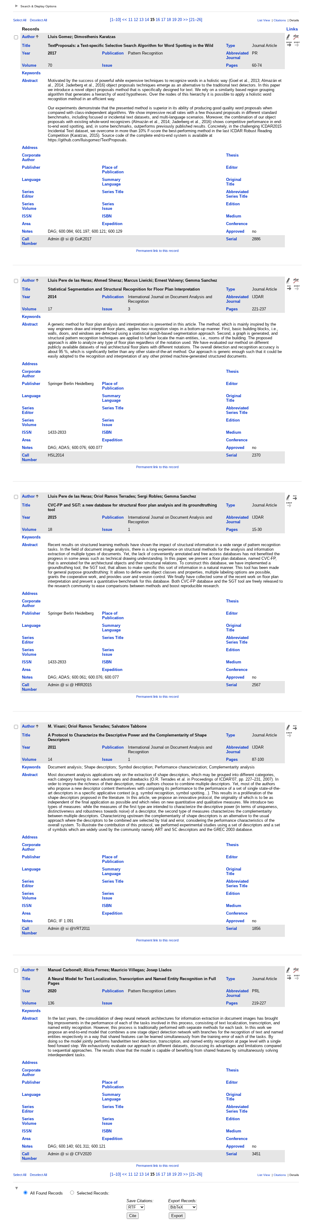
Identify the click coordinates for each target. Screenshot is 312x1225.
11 (130, 19)
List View (263, 20)
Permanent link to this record (157, 250)
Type (230, 45)
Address (29, 147)
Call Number (29, 241)
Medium (233, 216)
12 (136, 19)
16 (158, 19)
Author (28, 36)
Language (31, 179)
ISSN (26, 216)
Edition (233, 204)
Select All (19, 20)
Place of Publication (113, 169)
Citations (280, 20)
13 (141, 19)
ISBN (107, 216)
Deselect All (38, 20)
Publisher (31, 167)
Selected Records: (93, 1193)
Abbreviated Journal (237, 55)
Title (26, 45)
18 (169, 19)
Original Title (233, 181)
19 (174, 19)
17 (163, 19)
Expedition (112, 223)
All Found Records (46, 1193)
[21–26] (195, 19)
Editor (232, 167)
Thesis (232, 155)
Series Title (112, 191)
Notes (27, 231)
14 (147, 19)
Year (26, 53)
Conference (236, 223)
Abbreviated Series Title (237, 194)
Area (26, 223)
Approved (235, 231)
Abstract (29, 80)
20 (180, 19)
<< (124, 19)
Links (292, 28)
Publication (113, 53)
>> (185, 19)
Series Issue (108, 206)
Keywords (31, 73)
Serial (231, 239)
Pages (232, 65)
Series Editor (28, 194)
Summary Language (111, 181)
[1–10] (116, 19)
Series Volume (29, 206)
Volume (29, 65)
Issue (107, 65)
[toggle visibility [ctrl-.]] (17, 1188)
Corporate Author (31, 157)
